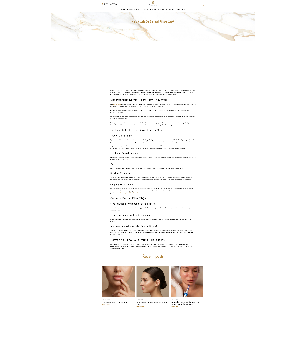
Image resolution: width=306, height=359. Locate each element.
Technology (162, 336)
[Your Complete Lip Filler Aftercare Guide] (118, 281)
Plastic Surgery (132, 9)
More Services (162, 9)
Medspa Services (164, 330)
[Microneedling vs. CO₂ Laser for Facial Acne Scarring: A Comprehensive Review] (187, 281)
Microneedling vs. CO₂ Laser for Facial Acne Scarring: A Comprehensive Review (185, 303)
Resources (180, 9)
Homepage (162, 324)
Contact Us (177, 324)
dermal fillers (117, 105)
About (123, 9)
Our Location (178, 330)
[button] (195, 329)
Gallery (171, 9)
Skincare (153, 9)
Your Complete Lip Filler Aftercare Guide (115, 302)
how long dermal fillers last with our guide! (132, 193)
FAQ (175, 327)
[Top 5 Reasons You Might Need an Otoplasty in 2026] (153, 281)
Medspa (144, 9)
